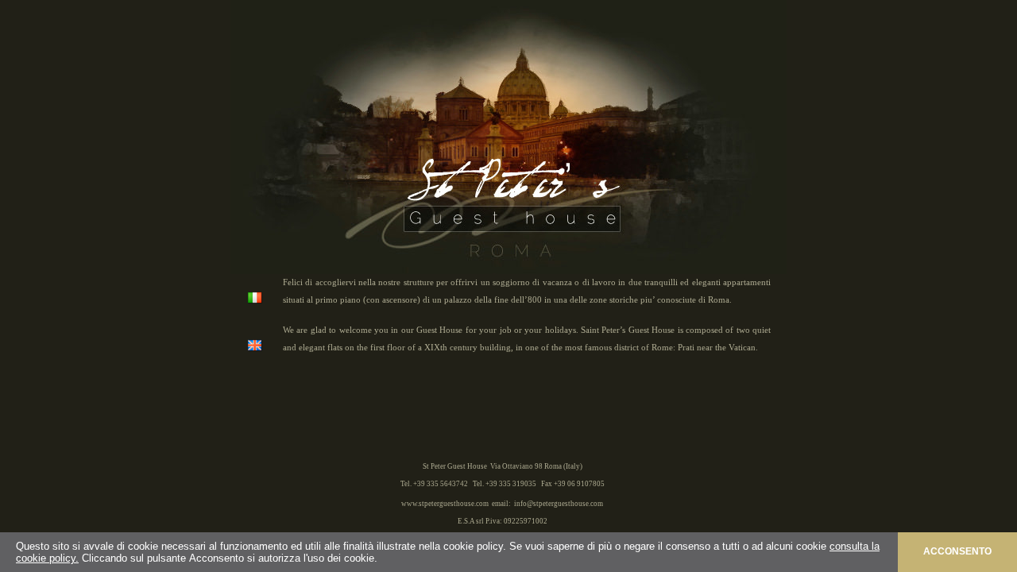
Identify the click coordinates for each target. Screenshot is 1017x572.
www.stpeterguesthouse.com (445, 504)
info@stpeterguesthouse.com (558, 504)
